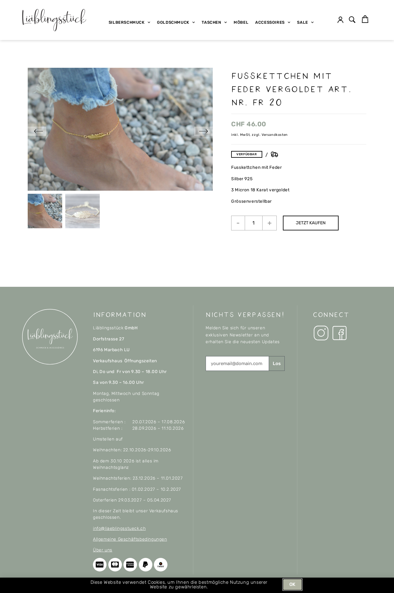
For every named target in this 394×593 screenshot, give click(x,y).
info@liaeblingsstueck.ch (119, 528)
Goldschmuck (173, 22)
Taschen (211, 22)
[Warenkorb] (365, 19)
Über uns (102, 550)
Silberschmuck (127, 22)
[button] (352, 20)
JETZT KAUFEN (311, 222)
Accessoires (270, 22)
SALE (302, 22)
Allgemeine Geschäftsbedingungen (130, 539)
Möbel (241, 22)
